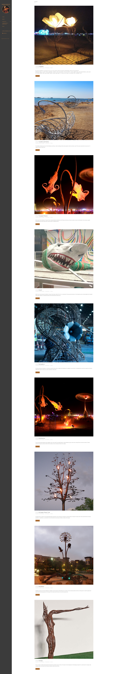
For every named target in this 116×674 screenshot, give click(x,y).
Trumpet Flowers (43, 216)
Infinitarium (42, 438)
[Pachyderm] (63, 332)
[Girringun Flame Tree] (63, 481)
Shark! (40, 290)
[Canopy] (63, 629)
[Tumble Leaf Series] (63, 110)
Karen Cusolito (7, 38)
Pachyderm (42, 364)
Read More (37, 224)
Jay (43, 67)
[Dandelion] (63, 555)
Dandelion (41, 586)
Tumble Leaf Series (44, 141)
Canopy (41, 660)
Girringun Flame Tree (44, 512)
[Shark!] (63, 258)
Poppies (41, 66)
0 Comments (47, 67)
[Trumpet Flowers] (63, 184)
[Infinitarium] (63, 407)
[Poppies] (63, 35)
